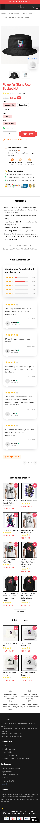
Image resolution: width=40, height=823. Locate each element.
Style (4, 113)
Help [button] (36, 820)
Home (3, 14)
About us (5, 746)
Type (4, 101)
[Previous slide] (4, 45)
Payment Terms (7, 772)
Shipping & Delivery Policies (11, 768)
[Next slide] (35, 45)
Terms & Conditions (8, 749)
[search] (33, 6)
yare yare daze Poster (29, 501)
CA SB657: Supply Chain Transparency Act (16, 758)
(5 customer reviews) (19, 93)
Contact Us (5, 778)
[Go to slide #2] (25, 75)
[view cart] (37, 6)
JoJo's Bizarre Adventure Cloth (20, 14)
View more (20, 611)
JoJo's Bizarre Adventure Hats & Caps (15, 17)
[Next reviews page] (35, 463)
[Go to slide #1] (14, 75)
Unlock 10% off (4, 813)
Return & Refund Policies (10, 775)
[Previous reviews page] (25, 463)
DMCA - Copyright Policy (10, 755)
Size (4, 120)
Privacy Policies (7, 752)
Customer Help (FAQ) (9, 781)
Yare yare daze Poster (10, 530)
